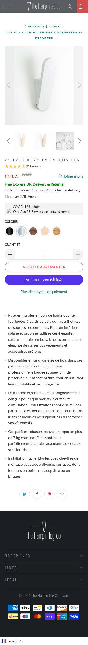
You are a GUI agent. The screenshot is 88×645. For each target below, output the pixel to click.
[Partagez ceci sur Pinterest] (49, 494)
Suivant (55, 26)
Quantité (12, 244)
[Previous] (9, 85)
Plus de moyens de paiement (44, 291)
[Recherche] (71, 6)
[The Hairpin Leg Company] (44, 6)
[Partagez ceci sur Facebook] (37, 494)
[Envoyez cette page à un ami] (62, 494)
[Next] (79, 85)
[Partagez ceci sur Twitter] (24, 494)
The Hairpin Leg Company (50, 595)
